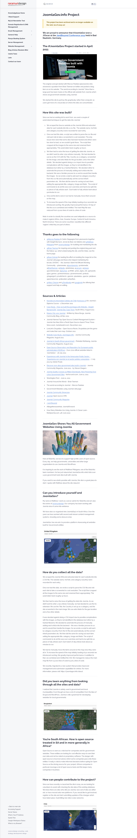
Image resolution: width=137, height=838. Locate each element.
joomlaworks (73, 265)
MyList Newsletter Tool (16, 21)
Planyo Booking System (16, 38)
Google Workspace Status (16, 820)
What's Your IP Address (15, 815)
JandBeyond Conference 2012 (70, 35)
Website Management (16, 46)
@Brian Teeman (52, 248)
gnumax (64, 271)
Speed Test (12, 818)
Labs (10, 58)
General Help (13, 35)
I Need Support (13, 17)
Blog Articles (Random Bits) (18, 50)
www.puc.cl (81, 301)
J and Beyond (52, 403)
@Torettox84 (66, 283)
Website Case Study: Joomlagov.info (60, 335)
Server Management (15, 42)
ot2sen (86, 268)
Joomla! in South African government (60, 341)
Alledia (62, 268)
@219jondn (79, 283)
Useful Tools (12, 54)
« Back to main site (14, 806)
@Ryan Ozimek (52, 257)
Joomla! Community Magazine (58, 399)
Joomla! (50, 396)
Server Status (12, 812)
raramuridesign (64, 245)
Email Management (15, 31)
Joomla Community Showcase (58, 392)
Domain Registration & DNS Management (18, 26)
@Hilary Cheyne (52, 283)
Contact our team (14, 61)
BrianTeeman (53, 268)
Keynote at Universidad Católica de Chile (62, 301)
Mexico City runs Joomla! (56, 313)
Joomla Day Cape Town (66, 310)
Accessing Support (14, 809)
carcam (79, 268)
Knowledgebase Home (16, 13)
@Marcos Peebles (53, 239)
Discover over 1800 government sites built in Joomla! (66, 365)
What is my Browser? (15, 823)
